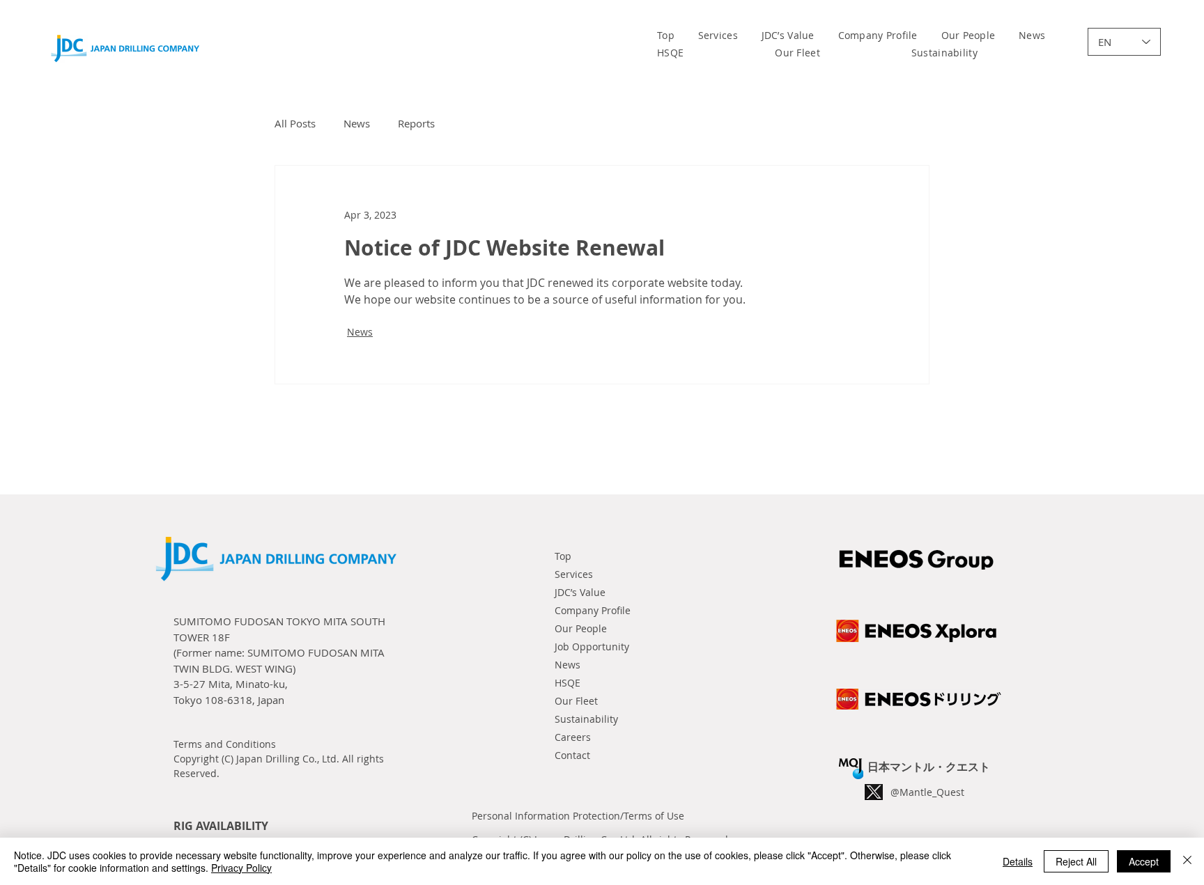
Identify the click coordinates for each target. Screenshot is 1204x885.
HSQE (567, 682)
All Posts (295, 123)
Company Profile (593, 610)
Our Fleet (576, 700)
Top (563, 556)
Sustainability (586, 719)
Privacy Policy (241, 868)
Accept (1144, 861)
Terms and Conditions (224, 744)
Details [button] (1018, 861)
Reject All (1076, 861)
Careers (573, 737)
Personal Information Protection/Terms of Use (578, 815)
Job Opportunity (592, 646)
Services (574, 574)
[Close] (1187, 861)
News (357, 123)
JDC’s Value (580, 592)
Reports (416, 123)
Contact (572, 755)
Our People (581, 628)
